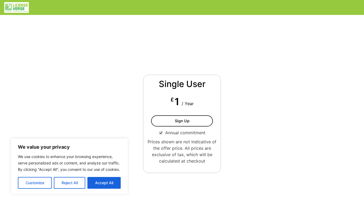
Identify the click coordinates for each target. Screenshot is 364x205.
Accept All (104, 182)
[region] (69, 166)
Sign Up (182, 121)
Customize (35, 182)
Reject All (70, 182)
